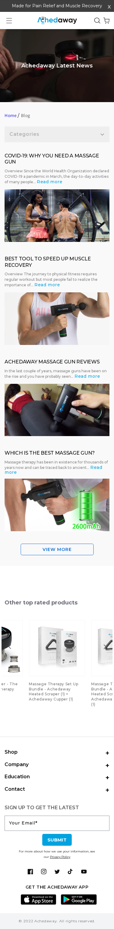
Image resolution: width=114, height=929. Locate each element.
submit (57, 840)
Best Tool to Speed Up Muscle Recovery (48, 262)
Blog (25, 115)
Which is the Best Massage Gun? (50, 453)
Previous (8, 646)
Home (10, 115)
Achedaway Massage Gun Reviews (52, 362)
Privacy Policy (60, 857)
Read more (49, 181)
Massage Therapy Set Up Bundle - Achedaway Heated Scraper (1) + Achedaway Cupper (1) (53, 691)
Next (103, 646)
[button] (9, 20)
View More (57, 549)
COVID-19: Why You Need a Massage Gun (52, 159)
